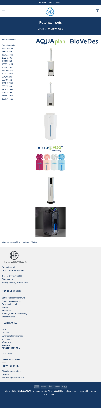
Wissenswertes (8, 317)
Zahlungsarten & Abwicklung (14, 314)
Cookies (5, 333)
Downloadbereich (9, 304)
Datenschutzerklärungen (12, 336)
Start (41, 29)
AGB (4, 330)
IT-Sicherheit (7, 353)
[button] (3, 11)
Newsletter (6, 310)
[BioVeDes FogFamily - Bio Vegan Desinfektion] (50, 11)
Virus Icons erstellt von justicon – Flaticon (20, 242)
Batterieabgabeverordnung (13, 298)
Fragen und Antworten (11, 301)
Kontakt (5, 307)
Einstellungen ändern (11, 371)
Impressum (6, 339)
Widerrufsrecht (8, 342)
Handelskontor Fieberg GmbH (48, 391)
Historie (5, 374)
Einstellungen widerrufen (13, 378)
